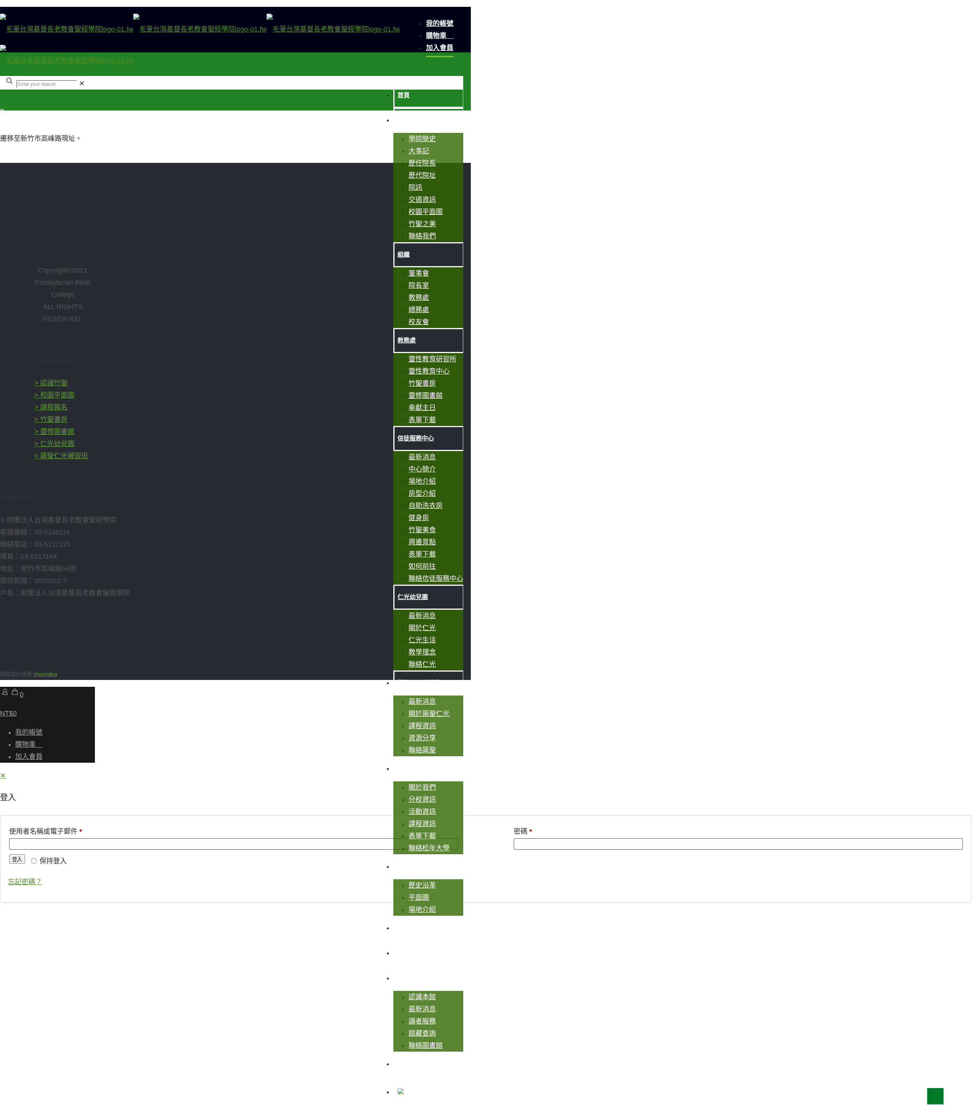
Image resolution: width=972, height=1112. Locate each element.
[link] (82, 83)
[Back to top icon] (935, 1096)
